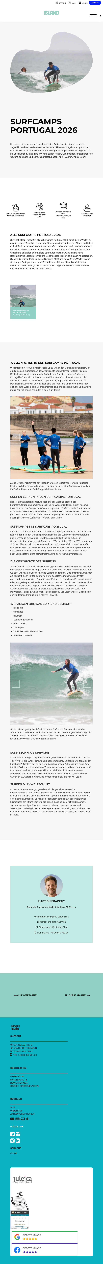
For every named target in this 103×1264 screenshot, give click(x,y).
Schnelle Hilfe (22, 1045)
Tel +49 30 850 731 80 (25, 1055)
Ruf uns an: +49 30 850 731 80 (52, 932)
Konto (85, 3)
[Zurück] (16, 437)
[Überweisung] (27, 1118)
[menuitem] (61, 3)
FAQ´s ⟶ (71, 907)
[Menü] (93, 16)
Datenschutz (18, 1079)
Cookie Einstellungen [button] (24, 1086)
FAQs (74, 3)
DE (15, 1153)
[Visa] (17, 1119)
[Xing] (12, 1140)
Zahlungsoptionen (22, 1114)
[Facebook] (12, 1134)
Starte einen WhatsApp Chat (53, 927)
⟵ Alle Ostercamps (26, 995)
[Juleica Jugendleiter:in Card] (22, 1179)
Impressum (17, 1076)
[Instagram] (18, 1134)
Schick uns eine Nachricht (53, 922)
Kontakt (94, 3)
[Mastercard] (23, 1119)
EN (11, 1153)
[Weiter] (87, 437)
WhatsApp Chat (23, 1051)
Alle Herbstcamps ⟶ (77, 995)
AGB (12, 1107)
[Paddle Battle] (19, 1200)
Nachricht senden (25, 1048)
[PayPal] (12, 1119)
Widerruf (16, 1110)
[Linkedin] (18, 1140)
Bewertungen (19, 1083)
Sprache (62, 3)
